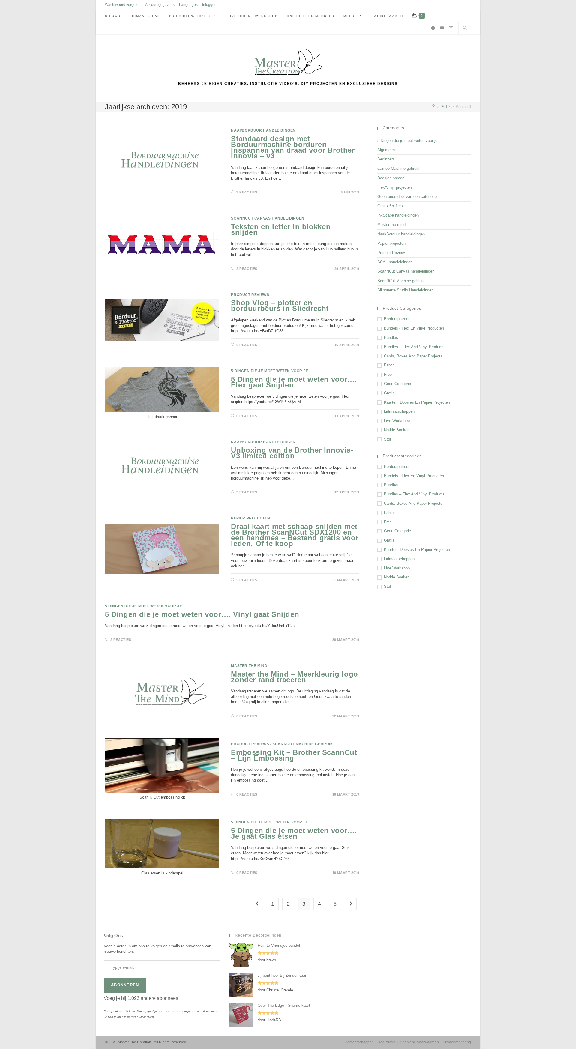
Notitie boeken (397, 430)
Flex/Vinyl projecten (394, 187)
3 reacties (246, 192)
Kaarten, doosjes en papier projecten (417, 402)
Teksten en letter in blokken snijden (281, 229)
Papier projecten (250, 518)
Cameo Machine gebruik (398, 168)
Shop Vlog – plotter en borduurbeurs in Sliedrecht (280, 305)
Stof (387, 439)
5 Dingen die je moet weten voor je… (409, 140)
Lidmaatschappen (399, 411)
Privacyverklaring (457, 1042)
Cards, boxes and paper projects (413, 356)
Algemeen (386, 150)
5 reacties (246, 580)
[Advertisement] (424, 639)
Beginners (386, 159)
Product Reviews (250, 295)
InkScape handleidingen (398, 215)
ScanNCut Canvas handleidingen (267, 218)
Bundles (391, 337)
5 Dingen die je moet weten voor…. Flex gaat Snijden (294, 382)
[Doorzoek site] (464, 28)
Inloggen (209, 5)
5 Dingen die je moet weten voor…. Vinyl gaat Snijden (202, 614)
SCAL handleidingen (394, 262)
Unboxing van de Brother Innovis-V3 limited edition (292, 453)
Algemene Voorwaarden (419, 1042)
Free (388, 374)
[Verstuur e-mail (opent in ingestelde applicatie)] (451, 28)
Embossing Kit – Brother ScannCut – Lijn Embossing (294, 755)
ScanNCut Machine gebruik (302, 744)
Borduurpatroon (397, 319)
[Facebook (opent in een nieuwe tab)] (433, 28)
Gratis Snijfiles (390, 206)
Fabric (389, 365)
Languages (188, 5)
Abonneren (125, 985)
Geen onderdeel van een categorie (407, 196)
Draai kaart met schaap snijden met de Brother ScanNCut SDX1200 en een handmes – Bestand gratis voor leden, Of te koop (294, 535)
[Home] (433, 106)
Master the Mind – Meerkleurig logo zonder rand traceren (294, 677)
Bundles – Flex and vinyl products (414, 347)
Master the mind (249, 666)
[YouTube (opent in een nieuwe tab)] (442, 28)
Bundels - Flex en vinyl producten (414, 328)
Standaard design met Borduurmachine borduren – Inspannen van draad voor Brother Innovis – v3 (293, 147)
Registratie (386, 1042)
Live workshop (397, 420)
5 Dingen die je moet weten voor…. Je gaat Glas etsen (294, 833)
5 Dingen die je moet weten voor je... (271, 371)
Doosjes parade (390, 178)
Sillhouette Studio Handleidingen (405, 290)
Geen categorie (397, 383)
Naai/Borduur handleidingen (263, 130)
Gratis (389, 393)
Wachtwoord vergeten (123, 5)
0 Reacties (246, 345)
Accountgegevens (160, 5)
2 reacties (246, 268)
